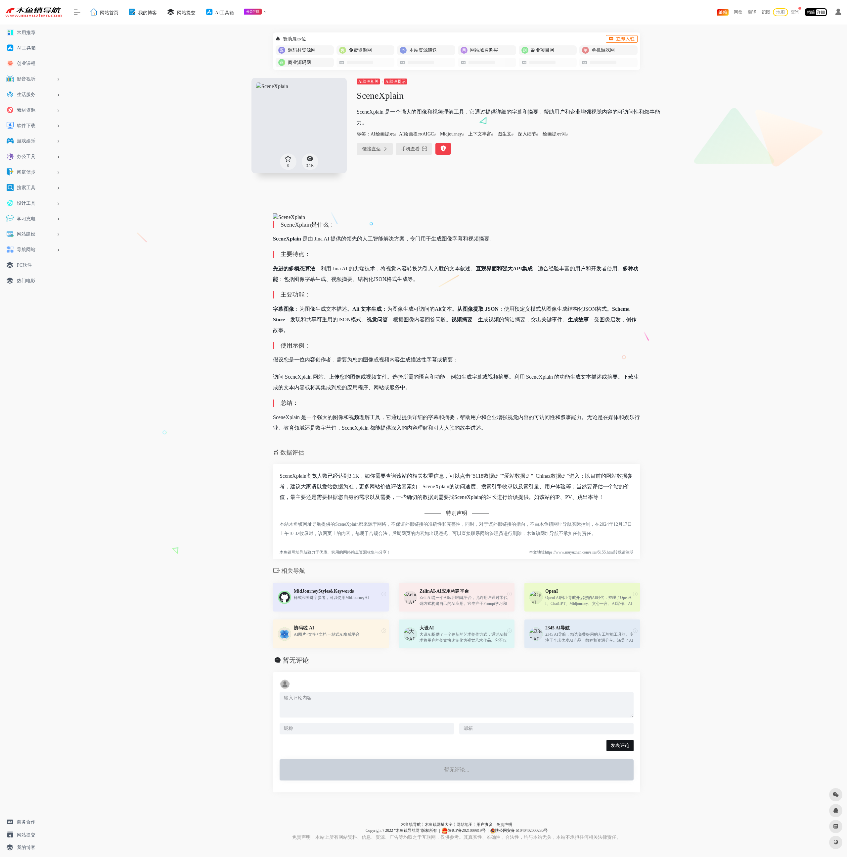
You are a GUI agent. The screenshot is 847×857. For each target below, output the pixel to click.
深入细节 (527, 134)
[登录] (838, 13)
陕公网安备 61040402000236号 (521, 830)
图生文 (505, 134)
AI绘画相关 (368, 81)
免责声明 (504, 824)
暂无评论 (296, 660)
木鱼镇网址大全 (439, 824)
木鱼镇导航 (411, 824)
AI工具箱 (224, 12)
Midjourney (451, 134)
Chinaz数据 (548, 476)
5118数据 (483, 476)
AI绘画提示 (395, 81)
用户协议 (484, 824)
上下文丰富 (479, 134)
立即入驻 (625, 38)
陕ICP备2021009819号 (467, 830)
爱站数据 (514, 476)
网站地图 (464, 824)
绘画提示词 (554, 134)
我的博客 (147, 12)
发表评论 (620, 745)
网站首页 (108, 12)
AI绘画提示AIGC (416, 134)
